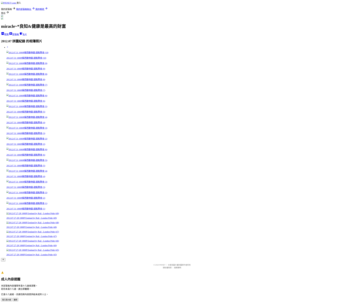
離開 (15, 300)
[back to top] (3, 259)
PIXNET (162, 265)
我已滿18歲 (6, 300)
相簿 (6, 34)
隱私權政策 (167, 268)
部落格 (15, 34)
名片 (25, 34)
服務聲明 (177, 268)
